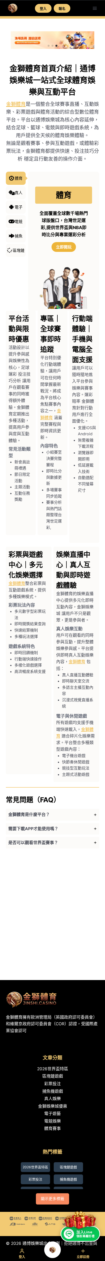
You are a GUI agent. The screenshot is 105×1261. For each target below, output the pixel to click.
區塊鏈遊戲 (52, 1076)
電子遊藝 (52, 1113)
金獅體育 (16, 104)
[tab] (52, 814)
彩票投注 (52, 1083)
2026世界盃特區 (52, 1068)
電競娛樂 (52, 1121)
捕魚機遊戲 (52, 1091)
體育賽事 (52, 1128)
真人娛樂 (52, 1098)
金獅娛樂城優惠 (52, 1106)
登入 (43, 9)
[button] (49, 46)
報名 (62, 9)
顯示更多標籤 (52, 1198)
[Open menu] (94, 8)
